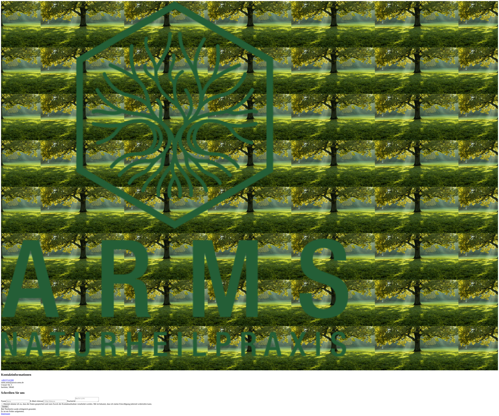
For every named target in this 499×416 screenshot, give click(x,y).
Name (3, 401)
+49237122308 (7, 380)
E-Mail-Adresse (36, 401)
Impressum (5, 414)
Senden (5, 407)
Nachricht (71, 401)
